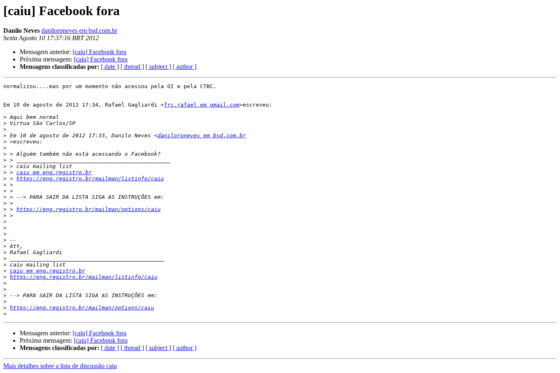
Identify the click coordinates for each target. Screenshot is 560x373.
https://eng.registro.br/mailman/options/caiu (88, 209)
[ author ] (184, 66)
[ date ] (110, 66)
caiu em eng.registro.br (54, 172)
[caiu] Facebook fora (99, 51)
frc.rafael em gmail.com (201, 105)
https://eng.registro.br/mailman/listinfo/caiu (90, 178)
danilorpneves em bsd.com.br (79, 30)
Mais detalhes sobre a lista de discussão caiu (60, 365)
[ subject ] (158, 66)
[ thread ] (132, 66)
